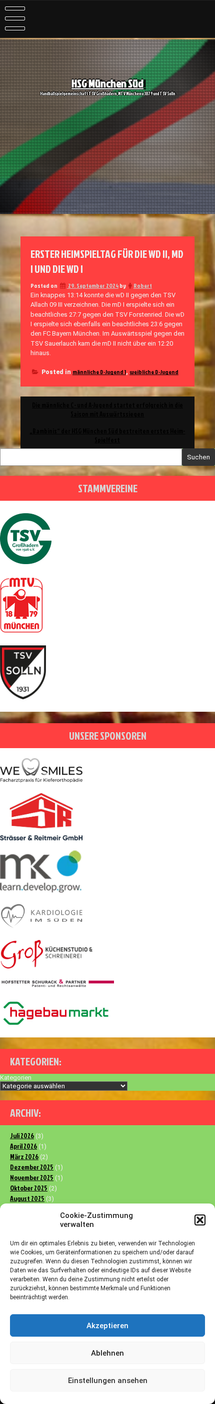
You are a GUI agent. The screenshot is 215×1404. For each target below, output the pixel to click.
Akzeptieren (107, 1325)
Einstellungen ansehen (108, 1380)
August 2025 (27, 1198)
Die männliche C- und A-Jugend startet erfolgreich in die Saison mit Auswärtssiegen (107, 409)
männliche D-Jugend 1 (99, 372)
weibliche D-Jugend (154, 372)
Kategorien (16, 1077)
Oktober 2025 (29, 1188)
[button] (200, 1220)
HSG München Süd (108, 83)
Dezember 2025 (32, 1167)
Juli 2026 (22, 1135)
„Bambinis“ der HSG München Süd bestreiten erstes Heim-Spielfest (107, 435)
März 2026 (24, 1156)
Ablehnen (107, 1353)
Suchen (198, 457)
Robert (143, 285)
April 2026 (23, 1146)
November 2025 (32, 1177)
